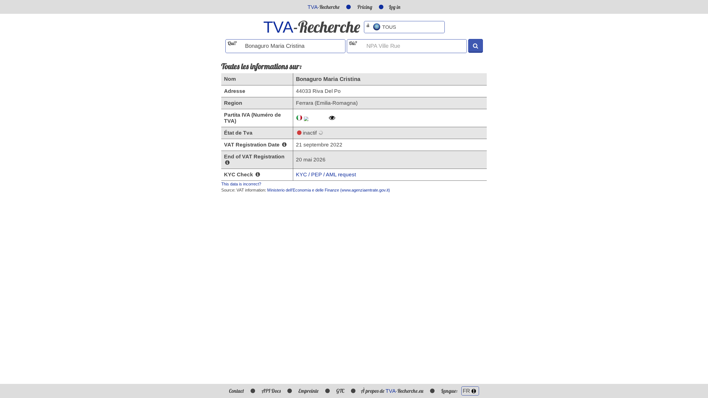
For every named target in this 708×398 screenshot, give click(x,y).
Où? (353, 43)
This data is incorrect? (241, 184)
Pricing (364, 7)
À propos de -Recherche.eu (392, 390)
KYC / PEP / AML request (326, 174)
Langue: (450, 390)
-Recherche (324, 7)
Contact (236, 390)
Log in (394, 7)
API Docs (271, 390)
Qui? (232, 43)
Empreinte (308, 390)
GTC (340, 390)
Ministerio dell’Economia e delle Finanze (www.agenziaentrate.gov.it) (328, 190)
